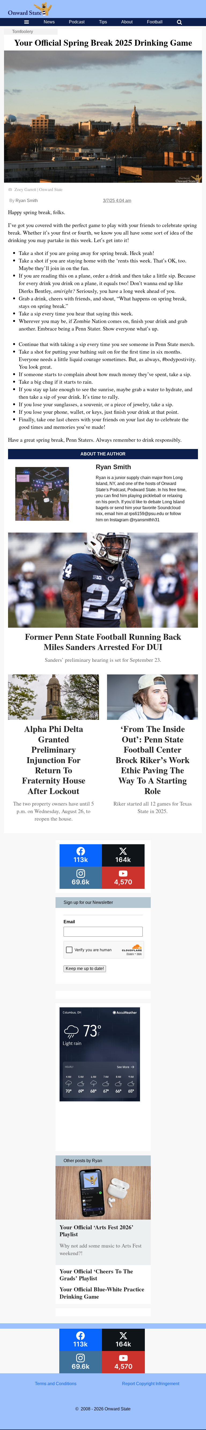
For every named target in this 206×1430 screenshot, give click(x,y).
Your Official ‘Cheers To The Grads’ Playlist (96, 1274)
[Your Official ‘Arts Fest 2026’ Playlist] (103, 1221)
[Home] (30, 14)
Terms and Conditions (55, 1383)
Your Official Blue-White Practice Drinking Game (102, 1292)
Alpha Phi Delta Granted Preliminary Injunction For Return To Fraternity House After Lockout (53, 759)
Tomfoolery (22, 31)
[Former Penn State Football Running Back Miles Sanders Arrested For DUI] (103, 625)
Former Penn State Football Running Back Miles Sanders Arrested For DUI (103, 641)
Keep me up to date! (85, 968)
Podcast (76, 22)
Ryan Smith (27, 200)
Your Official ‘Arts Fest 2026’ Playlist (96, 1230)
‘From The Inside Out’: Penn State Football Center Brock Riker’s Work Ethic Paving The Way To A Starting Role (153, 759)
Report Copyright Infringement (150, 1383)
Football (155, 22)
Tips (103, 22)
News (49, 22)
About (127, 22)
